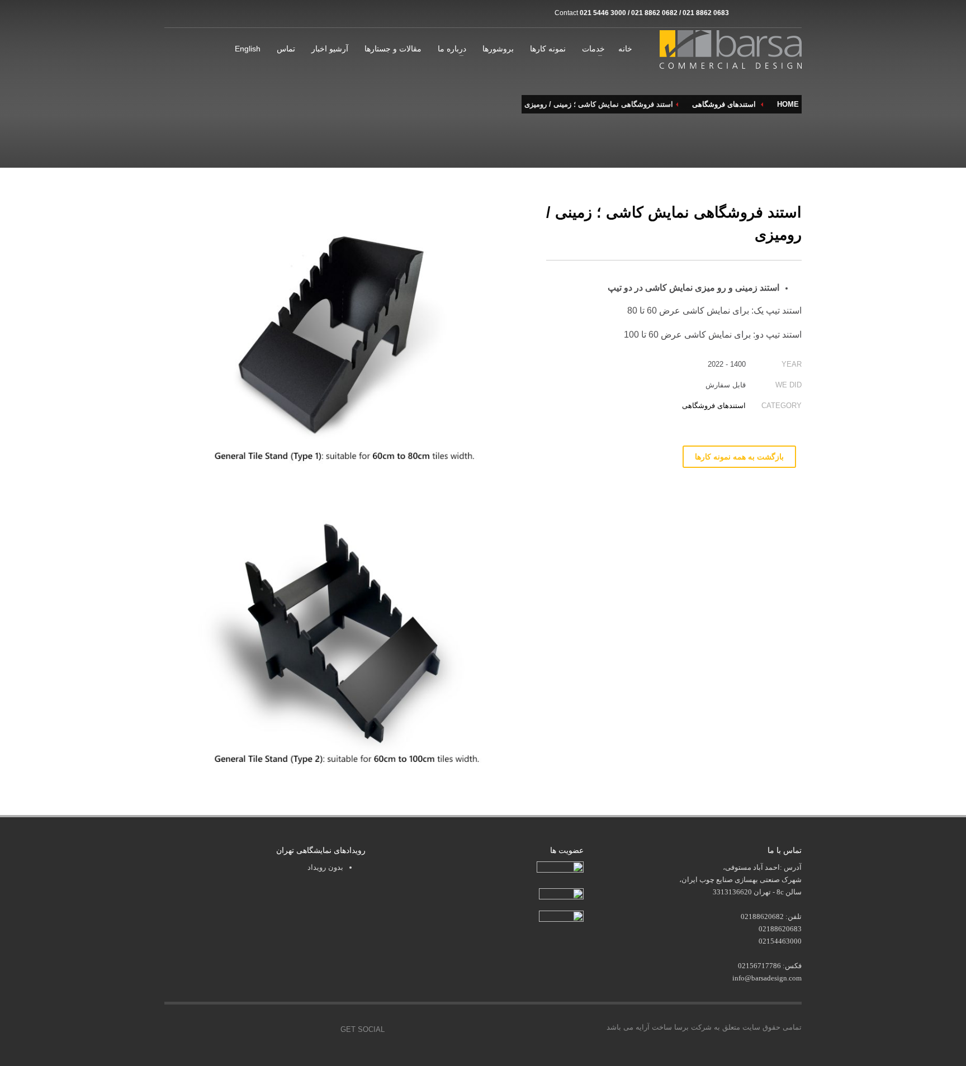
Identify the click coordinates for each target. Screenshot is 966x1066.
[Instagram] (743, 12)
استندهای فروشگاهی (714, 405)
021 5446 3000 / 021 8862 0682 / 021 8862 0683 (654, 13)
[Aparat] (759, 12)
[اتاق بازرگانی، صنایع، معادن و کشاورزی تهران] (560, 868)
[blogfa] (776, 12)
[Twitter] (273, 1029)
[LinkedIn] (793, 12)
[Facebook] (248, 1029)
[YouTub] (323, 1029)
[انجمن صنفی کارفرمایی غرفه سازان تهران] (561, 917)
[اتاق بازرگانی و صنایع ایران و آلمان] (561, 893)
